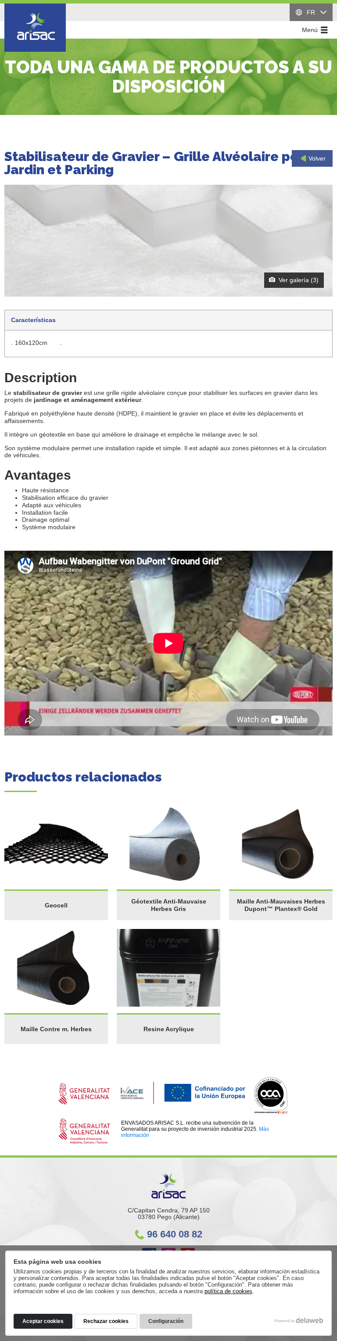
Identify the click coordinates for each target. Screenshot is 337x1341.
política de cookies (228, 1291)
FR (311, 12)
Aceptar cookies (43, 1321)
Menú (310, 29)
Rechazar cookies (106, 1321)
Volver (316, 158)
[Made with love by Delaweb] (299, 1320)
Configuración (165, 1321)
